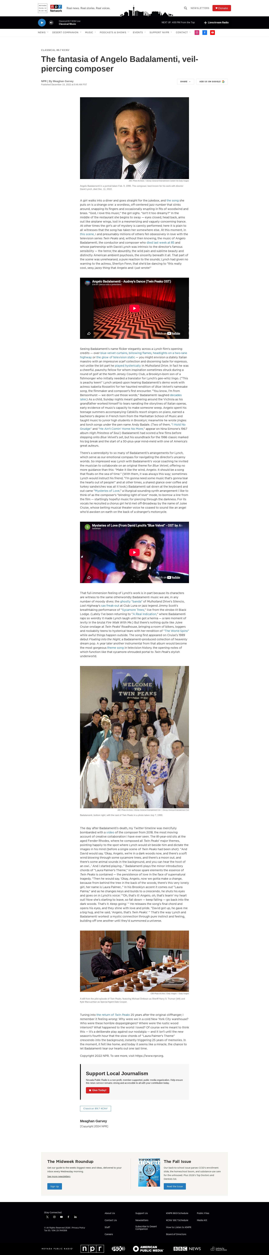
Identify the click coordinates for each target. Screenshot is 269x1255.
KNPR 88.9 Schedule (177, 1213)
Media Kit (202, 1220)
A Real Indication (144, 614)
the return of (113, 1015)
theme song (115, 648)
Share (183, 81)
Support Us (141, 1213)
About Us (110, 1213)
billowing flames (140, 353)
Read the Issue (175, 1186)
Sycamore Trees (133, 610)
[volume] (51, 22)
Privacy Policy (78, 1227)
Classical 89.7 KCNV (55, 50)
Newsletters (200, 8)
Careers (109, 1234)
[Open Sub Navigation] (48, 32)
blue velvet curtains (113, 353)
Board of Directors (176, 1234)
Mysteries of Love (107, 491)
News (42, 32)
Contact (182, 32)
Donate (223, 8)
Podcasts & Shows (113, 32)
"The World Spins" (176, 631)
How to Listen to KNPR (178, 1227)
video (110, 832)
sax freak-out (110, 606)
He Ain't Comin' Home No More (121, 429)
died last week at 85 (160, 242)
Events (138, 32)
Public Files (203, 1213)
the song (173, 200)
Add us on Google (210, 81)
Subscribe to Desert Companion (146, 1227)
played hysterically (128, 366)
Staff (107, 1227)
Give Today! (99, 1090)
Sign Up (54, 1186)
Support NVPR (159, 32)
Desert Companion (65, 32)
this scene (87, 234)
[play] (41, 22)
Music (89, 32)
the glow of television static (115, 357)
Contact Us (111, 1220)
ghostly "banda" (131, 601)
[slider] (56, 22)
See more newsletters (58, 1176)
